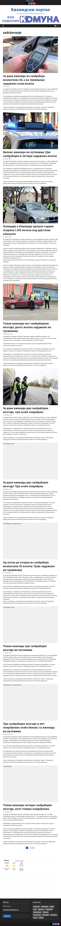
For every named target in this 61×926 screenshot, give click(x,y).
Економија (49, 909)
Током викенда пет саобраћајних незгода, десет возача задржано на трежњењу (27, 327)
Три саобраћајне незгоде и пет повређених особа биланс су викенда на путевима (29, 727)
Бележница (44, 906)
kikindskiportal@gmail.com (11, 909)
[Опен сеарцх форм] (59, 25)
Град (34, 909)
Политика (54, 915)
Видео (52, 906)
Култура (45, 912)
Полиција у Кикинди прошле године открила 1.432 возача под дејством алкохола (28, 230)
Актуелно (36, 906)
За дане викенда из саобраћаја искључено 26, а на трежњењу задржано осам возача (24, 79)
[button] (3, 25)
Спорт (35, 917)
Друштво (41, 909)
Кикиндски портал (30, 9)
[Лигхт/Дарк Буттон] (55, 26)
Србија (41, 917)
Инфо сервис (37, 912)
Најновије (46, 915)
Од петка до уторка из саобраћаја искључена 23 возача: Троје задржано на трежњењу (29, 566)
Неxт (33, 847)
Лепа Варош (37, 915)
